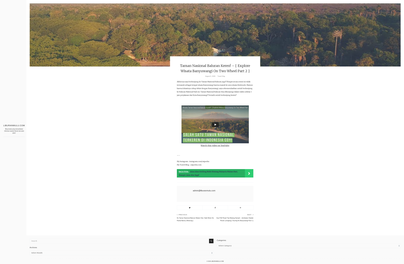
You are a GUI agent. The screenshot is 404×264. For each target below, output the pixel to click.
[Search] (211, 241)
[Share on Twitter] (189, 207)
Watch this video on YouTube (215, 145)
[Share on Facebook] (215, 207)
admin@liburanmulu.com (204, 191)
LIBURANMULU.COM (14, 125)
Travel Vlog (221, 76)
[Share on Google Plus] (240, 207)
